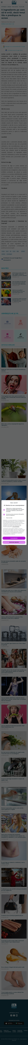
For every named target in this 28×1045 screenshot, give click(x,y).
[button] (14, 518)
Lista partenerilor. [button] (15, 526)
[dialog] (14, 522)
